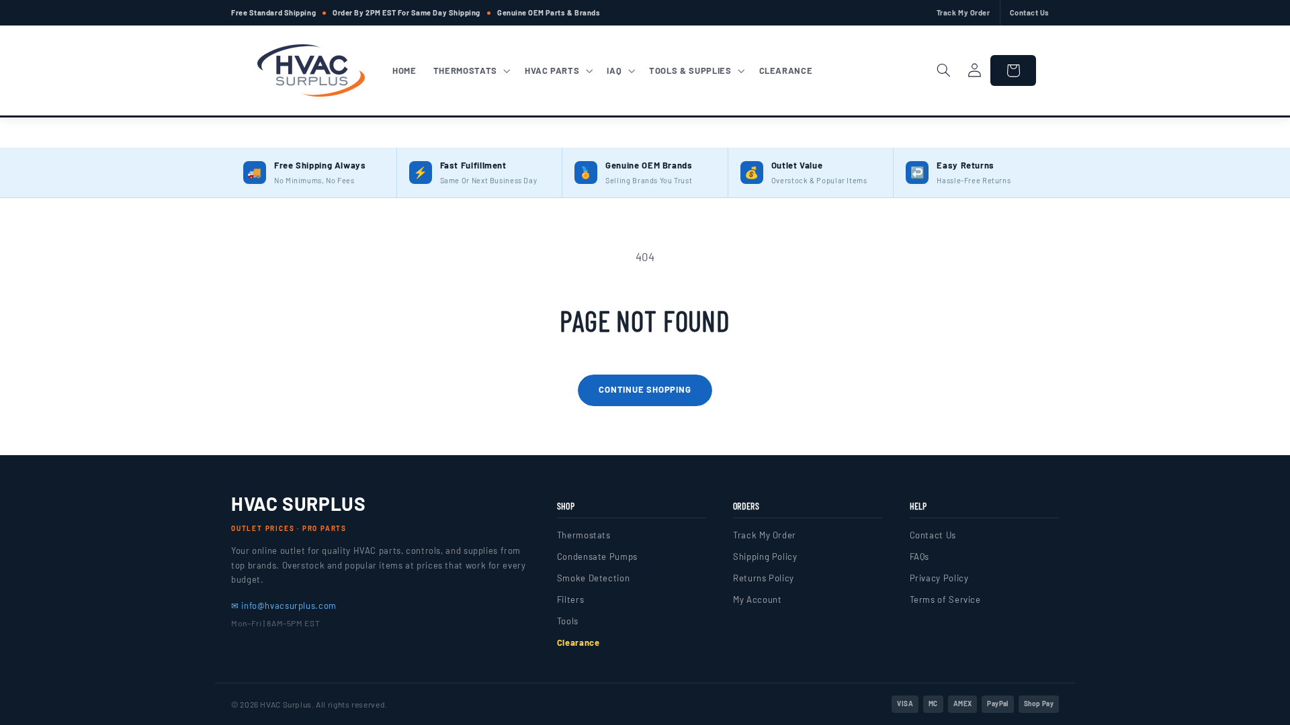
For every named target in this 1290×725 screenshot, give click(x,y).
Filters (570, 599)
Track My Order (963, 12)
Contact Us (1030, 12)
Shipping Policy (765, 556)
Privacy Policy (939, 578)
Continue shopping (645, 389)
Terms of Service (945, 599)
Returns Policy (763, 578)
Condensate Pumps (597, 556)
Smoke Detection (593, 578)
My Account (757, 599)
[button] (470, 70)
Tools (567, 621)
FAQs (920, 556)
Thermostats (584, 535)
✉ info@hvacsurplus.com (284, 605)
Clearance (578, 642)
